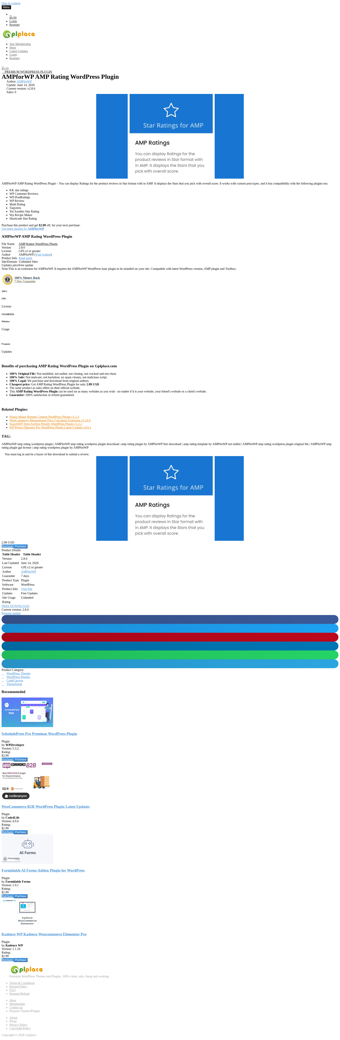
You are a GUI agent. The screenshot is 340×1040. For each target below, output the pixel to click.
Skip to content (11, 3)
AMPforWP (24, 81)
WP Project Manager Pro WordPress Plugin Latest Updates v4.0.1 (50, 427)
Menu (6, 7)
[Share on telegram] (170, 663)
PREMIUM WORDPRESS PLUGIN (28, 71)
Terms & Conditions (22, 983)
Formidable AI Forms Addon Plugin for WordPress (43, 870)
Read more (25, 258)
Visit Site (26, 589)
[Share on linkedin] (170, 646)
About (13, 1017)
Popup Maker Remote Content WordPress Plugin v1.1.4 (44, 416)
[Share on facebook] (170, 619)
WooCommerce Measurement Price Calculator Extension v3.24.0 (50, 420)
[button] (11, 613)
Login (13, 21)
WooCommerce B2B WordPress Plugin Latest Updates (46, 806)
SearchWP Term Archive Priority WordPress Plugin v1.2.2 (45, 424)
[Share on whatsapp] (170, 654)
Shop (12, 1000)
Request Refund (19, 993)
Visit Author (43, 254)
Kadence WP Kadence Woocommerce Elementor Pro (44, 934)
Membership (17, 1004)
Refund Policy (18, 986)
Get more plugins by (23, 228)
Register (14, 24)
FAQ (12, 990)
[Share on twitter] (170, 628)
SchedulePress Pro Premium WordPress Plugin (39, 734)
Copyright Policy (20, 1028)
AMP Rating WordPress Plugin (38, 244)
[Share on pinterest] (170, 637)
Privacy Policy (18, 1024)
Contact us (16, 1007)
